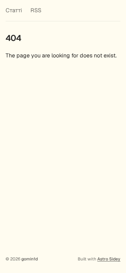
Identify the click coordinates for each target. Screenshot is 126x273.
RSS (35, 10)
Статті (14, 10)
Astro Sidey (108, 259)
